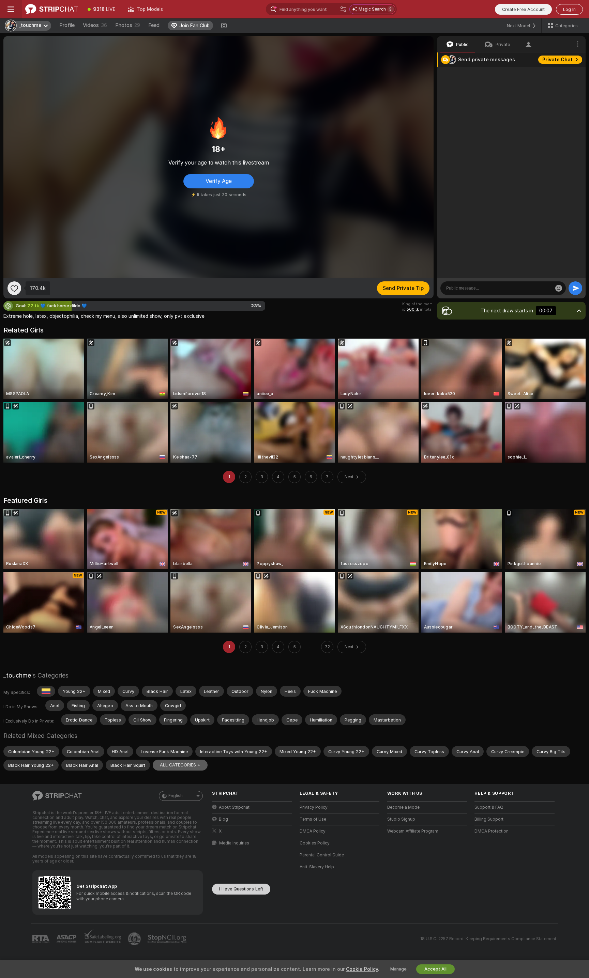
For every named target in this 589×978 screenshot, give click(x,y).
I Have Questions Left (241, 888)
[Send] (575, 288)
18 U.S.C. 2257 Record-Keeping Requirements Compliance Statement (488, 938)
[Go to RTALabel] (41, 939)
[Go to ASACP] (67, 939)
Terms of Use (313, 819)
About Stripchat (234, 807)
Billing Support (488, 819)
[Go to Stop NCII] (168, 939)
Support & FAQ (488, 807)
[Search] (343, 9)
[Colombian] (46, 691)
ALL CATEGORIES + (180, 764)
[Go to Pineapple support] (135, 938)
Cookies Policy (315, 843)
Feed (154, 25)
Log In (569, 9)
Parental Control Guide (322, 855)
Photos (127, 25)
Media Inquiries (234, 843)
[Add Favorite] (14, 288)
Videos (95, 25)
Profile (67, 25)
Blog (223, 819)
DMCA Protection (491, 831)
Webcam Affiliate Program (412, 831)
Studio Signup (401, 819)
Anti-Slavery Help (317, 867)
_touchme (17, 675)
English (175, 795)
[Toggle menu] (11, 9)
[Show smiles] (559, 288)
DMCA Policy (313, 831)
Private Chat (557, 59)
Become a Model (404, 807)
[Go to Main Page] (51, 9)
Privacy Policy (314, 807)
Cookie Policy (362, 969)
